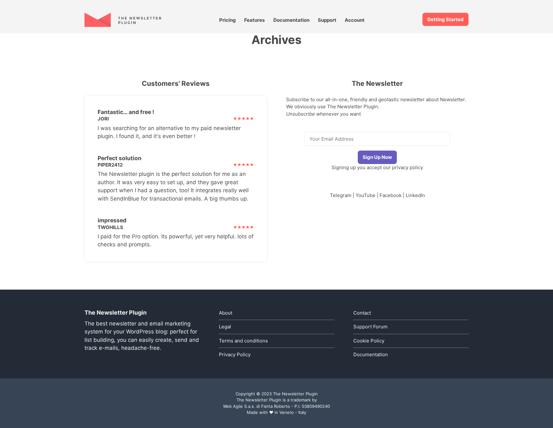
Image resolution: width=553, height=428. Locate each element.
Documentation (291, 20)
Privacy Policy (235, 354)
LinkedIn (415, 195)
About (225, 313)
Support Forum (370, 327)
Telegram (340, 195)
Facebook (391, 195)
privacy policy (407, 167)
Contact (362, 313)
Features (254, 20)
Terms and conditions (243, 341)
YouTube (365, 195)
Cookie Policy (368, 341)
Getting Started (445, 19)
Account (355, 20)
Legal (225, 327)
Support (327, 20)
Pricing (227, 20)
